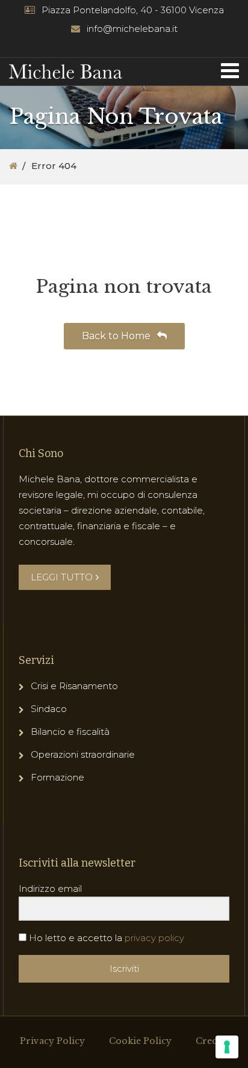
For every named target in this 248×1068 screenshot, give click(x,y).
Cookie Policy (140, 1041)
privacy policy (154, 938)
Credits (212, 1041)
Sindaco (49, 708)
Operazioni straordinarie (83, 754)
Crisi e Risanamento (74, 686)
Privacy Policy (52, 1041)
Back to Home (117, 336)
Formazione (57, 777)
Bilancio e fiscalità (70, 731)
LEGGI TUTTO (62, 577)
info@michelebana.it (132, 28)
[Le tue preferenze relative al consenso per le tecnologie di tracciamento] (226, 1047)
